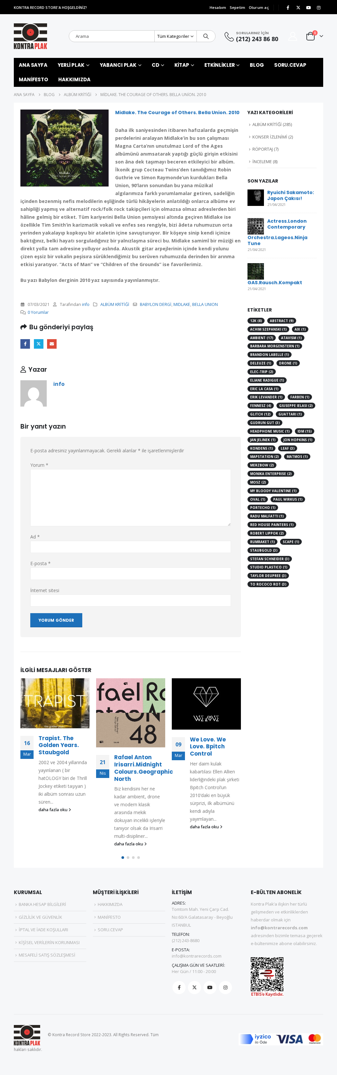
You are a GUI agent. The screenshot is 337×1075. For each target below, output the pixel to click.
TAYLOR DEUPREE (268, 575)
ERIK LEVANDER (266, 397)
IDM (305, 431)
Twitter (38, 344)
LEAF (288, 448)
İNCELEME (262, 161)
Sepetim (238, 7)
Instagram (225, 987)
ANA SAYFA (33, 65)
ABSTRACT (282, 320)
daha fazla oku (53, 810)
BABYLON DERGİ (155, 304)
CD (155, 65)
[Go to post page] (55, 703)
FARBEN (299, 397)
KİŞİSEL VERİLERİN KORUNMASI (49, 942)
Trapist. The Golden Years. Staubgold (59, 745)
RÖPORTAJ (262, 149)
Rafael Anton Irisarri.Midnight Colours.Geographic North (143, 768)
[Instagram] (318, 7)
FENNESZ (260, 405)
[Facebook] (288, 7)
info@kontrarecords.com (196, 956)
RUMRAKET (262, 541)
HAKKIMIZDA (74, 79)
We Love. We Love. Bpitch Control (208, 747)
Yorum (39, 465)
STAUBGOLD (263, 550)
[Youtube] (308, 7)
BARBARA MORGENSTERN (274, 346)
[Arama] (206, 36)
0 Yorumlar (38, 312)
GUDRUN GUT (265, 422)
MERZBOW (262, 465)
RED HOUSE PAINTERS (272, 524)
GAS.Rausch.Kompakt (274, 282)
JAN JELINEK (262, 440)
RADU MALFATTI (267, 516)
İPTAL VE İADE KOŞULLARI (43, 930)
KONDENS (261, 448)
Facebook (25, 344)
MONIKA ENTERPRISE (271, 473)
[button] (122, 858)
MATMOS (297, 456)
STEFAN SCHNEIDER (269, 559)
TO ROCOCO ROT (268, 584)
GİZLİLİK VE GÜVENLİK (40, 917)
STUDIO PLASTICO (268, 567)
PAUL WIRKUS (287, 499)
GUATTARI (290, 414)
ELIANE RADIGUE (267, 380)
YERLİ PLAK (71, 65)
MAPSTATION (264, 456)
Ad (35, 537)
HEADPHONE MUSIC (270, 431)
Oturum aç (259, 7)
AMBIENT (261, 338)
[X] (298, 7)
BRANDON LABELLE (269, 354)
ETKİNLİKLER (219, 65)
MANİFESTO (33, 79)
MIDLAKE (181, 304)
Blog (257, 65)
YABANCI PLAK (118, 65)
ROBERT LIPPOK (267, 533)
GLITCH (260, 414)
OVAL (257, 499)
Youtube (210, 987)
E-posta (52, 344)
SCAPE (291, 541)
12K (256, 320)
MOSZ (258, 482)
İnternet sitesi (44, 590)
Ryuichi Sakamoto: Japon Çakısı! (290, 195)
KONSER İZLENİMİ (269, 137)
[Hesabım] (293, 36)
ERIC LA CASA (264, 389)
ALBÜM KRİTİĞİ (114, 304)
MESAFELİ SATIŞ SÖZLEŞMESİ (47, 955)
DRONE (288, 363)
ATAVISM (291, 338)
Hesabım (218, 7)
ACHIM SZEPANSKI (268, 329)
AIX (300, 329)
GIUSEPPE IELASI (296, 405)
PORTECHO (262, 507)
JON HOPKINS (297, 440)
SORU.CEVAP (290, 65)
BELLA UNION (205, 304)
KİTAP (181, 65)
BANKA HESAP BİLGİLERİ (42, 904)
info (86, 304)
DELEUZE (260, 363)
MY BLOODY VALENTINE (273, 490)
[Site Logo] (30, 36)
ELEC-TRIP (261, 371)
